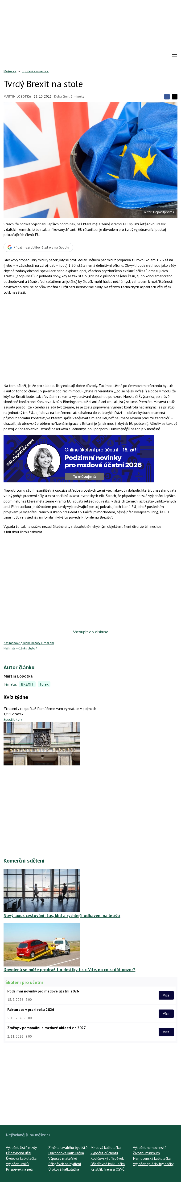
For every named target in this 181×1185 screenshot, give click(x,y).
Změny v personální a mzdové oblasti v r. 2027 (46, 1027)
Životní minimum (146, 1153)
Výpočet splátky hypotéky (153, 1163)
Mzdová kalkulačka (105, 1147)
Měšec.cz (10, 71)
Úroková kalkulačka (63, 1169)
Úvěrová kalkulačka (21, 1158)
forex (44, 684)
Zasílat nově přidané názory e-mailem (29, 643)
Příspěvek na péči (19, 1169)
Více (166, 995)
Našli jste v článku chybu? (20, 648)
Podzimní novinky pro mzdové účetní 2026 (43, 991)
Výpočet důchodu (104, 1153)
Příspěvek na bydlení (64, 1163)
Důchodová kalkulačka (66, 1153)
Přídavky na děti (18, 1153)
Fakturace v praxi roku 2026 (30, 1009)
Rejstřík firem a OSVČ (107, 1169)
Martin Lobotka (17, 96)
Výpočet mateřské (62, 1158)
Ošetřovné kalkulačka (107, 1163)
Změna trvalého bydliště (67, 1147)
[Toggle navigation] (174, 56)
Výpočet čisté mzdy (21, 1147)
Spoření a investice (35, 71)
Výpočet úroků (17, 1163)
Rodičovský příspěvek (107, 1158)
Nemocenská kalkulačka (152, 1158)
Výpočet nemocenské (149, 1147)
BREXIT (27, 684)
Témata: (10, 684)
